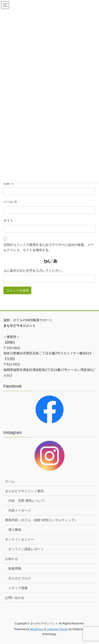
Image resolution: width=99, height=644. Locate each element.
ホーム (10, 481)
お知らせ (11, 559)
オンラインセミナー (19, 539)
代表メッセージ (19, 510)
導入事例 (14, 530)
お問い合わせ (14, 598)
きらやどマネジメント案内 (24, 491)
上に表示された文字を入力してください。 (34, 270)
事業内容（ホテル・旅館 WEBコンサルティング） (41, 520)
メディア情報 (18, 588)
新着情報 (14, 568)
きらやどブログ (19, 578)
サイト (8, 220)
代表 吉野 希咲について (26, 501)
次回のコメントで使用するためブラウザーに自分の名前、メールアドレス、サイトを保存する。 (48, 247)
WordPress (37, 629)
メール (10, 202)
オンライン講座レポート (26, 549)
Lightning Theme (57, 629)
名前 (8, 183)
